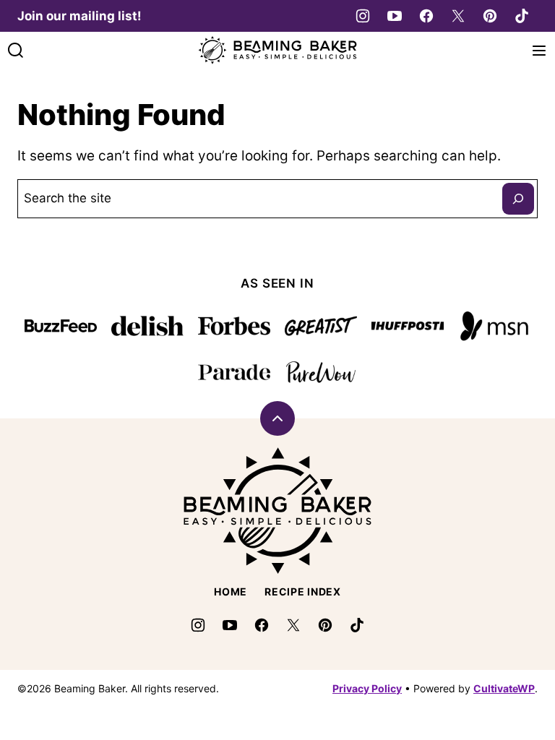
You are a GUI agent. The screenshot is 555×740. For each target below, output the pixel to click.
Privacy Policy (367, 688)
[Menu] (539, 50)
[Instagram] (363, 16)
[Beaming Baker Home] (277, 50)
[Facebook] (426, 16)
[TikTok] (522, 16)
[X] (458, 16)
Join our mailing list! (79, 16)
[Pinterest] (490, 16)
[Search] (16, 50)
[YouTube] (394, 16)
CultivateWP (504, 688)
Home (230, 591)
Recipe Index (302, 591)
